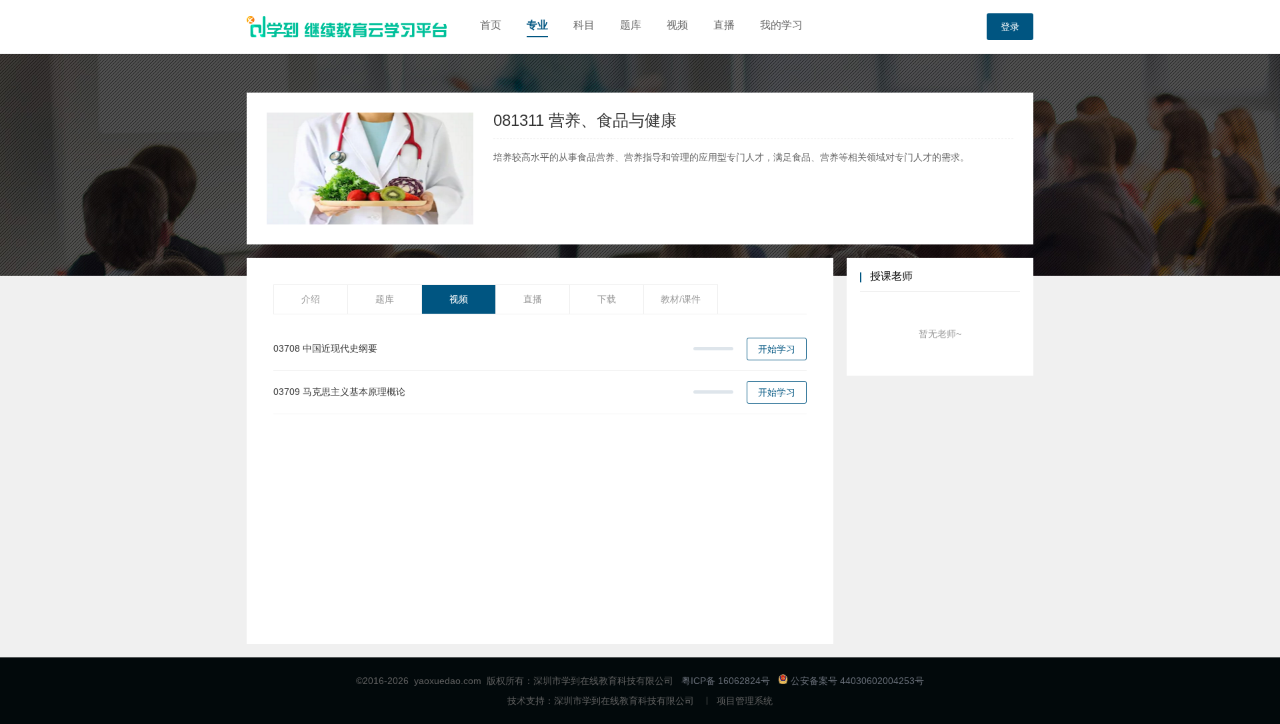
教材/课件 (681, 299)
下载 (606, 299)
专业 (537, 25)
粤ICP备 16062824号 (725, 680)
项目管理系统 (745, 700)
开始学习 (776, 349)
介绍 (310, 299)
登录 (1010, 26)
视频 (677, 25)
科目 (584, 25)
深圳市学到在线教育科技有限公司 (624, 700)
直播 (724, 25)
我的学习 (781, 25)
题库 (630, 25)
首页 (490, 25)
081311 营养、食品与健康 (585, 120)
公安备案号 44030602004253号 (856, 680)
